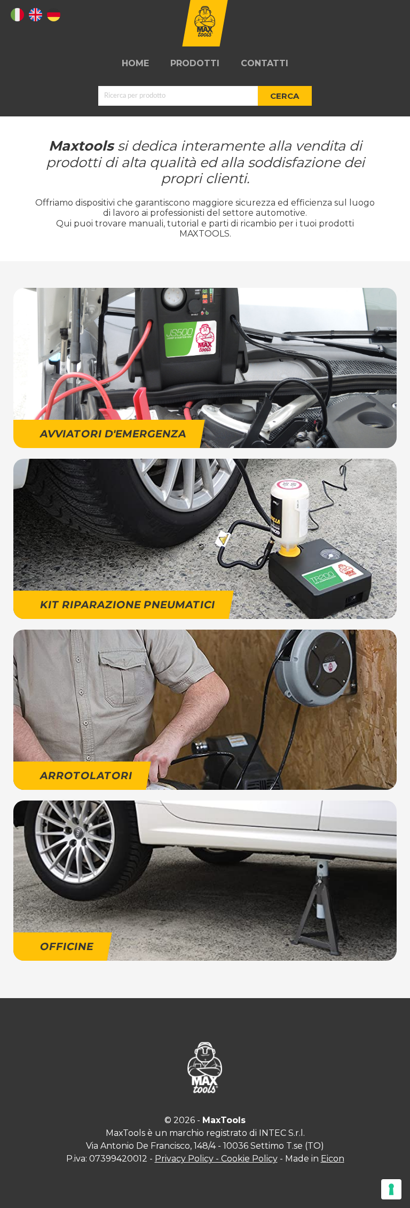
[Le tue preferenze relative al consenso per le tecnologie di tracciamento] (391, 1189)
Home (135, 63)
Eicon (332, 1159)
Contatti (264, 63)
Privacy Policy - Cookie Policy (216, 1159)
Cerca (284, 96)
